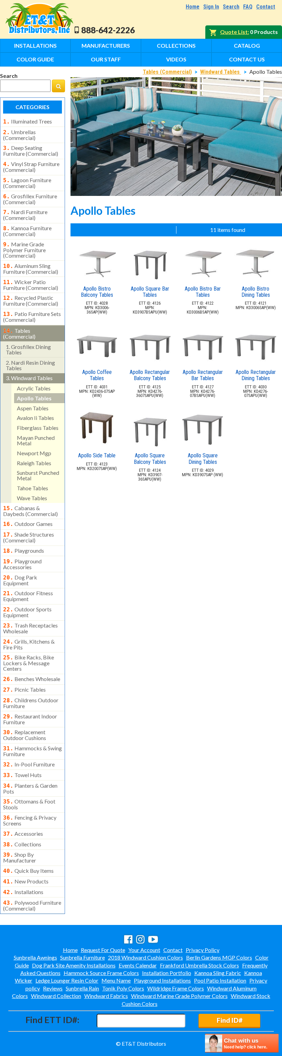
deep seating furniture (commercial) (30, 150)
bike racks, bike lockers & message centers (28, 663)
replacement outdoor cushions (24, 735)
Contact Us (247, 59)
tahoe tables (32, 488)
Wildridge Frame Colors (175, 988)
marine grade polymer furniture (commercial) (24, 250)
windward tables (29, 378)
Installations (35, 45)
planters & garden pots (30, 788)
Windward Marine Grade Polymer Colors (179, 996)
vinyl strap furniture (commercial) (31, 167)
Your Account (144, 950)
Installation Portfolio (166, 973)
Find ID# (229, 1020)
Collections (176, 45)
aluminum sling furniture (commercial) (30, 268)
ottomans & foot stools (29, 804)
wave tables (32, 498)
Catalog (247, 45)
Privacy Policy (202, 950)
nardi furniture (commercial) (25, 215)
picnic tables (24, 689)
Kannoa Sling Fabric (217, 973)
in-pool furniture (29, 764)
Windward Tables (220, 72)
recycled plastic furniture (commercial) (30, 300)
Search (231, 6)
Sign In (211, 6)
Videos (176, 59)
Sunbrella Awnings (35, 957)
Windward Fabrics (106, 996)
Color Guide (35, 59)
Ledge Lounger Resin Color (66, 980)
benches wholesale (31, 679)
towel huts (22, 775)
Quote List (234, 31)
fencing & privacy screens (29, 820)
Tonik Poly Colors (123, 988)
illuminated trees (27, 121)
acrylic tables (34, 388)
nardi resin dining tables (30, 365)
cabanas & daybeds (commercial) (30, 511)
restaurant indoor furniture (30, 719)
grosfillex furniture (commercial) (30, 199)
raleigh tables (34, 463)
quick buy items (28, 870)
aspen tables (32, 408)
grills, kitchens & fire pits (29, 644)
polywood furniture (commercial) (32, 905)
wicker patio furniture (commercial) (30, 285)
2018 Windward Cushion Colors (145, 957)
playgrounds (23, 550)
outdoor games (28, 523)
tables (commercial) (19, 333)
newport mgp (34, 453)
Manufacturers (106, 45)
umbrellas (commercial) (19, 135)
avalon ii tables (35, 417)
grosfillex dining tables (28, 349)
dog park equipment (20, 580)
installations (23, 892)
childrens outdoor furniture (30, 703)
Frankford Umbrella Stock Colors (199, 965)
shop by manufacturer (19, 857)
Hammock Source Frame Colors (101, 973)
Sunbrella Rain (82, 988)
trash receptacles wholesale (30, 628)
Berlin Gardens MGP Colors (219, 957)
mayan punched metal (36, 440)
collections (22, 844)
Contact (265, 6)
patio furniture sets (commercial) (32, 316)
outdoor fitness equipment (28, 596)
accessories (23, 833)
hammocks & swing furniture (32, 751)
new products (25, 881)
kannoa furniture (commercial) (27, 231)
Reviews (53, 988)
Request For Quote (103, 950)
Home (192, 6)
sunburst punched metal (38, 475)
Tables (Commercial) (167, 72)
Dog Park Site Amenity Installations (74, 965)
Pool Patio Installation (220, 980)
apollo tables (34, 398)
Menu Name (116, 980)
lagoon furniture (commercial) (27, 183)
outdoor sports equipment (27, 612)
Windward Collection (56, 996)
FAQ (247, 6)
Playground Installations (162, 980)
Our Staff (106, 59)
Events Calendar (138, 965)
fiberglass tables (37, 427)
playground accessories (22, 564)
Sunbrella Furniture (82, 957)
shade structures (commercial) (28, 537)
